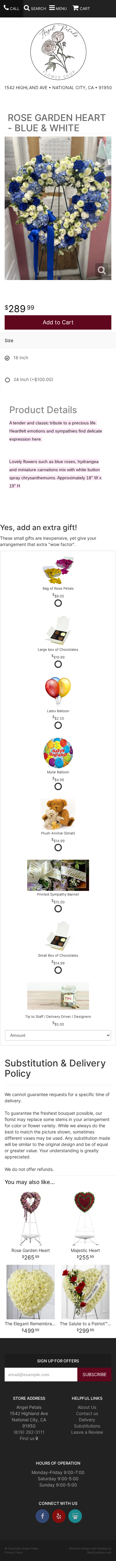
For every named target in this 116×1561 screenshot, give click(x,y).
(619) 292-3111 (29, 1432)
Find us (28, 1438)
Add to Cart (58, 322)
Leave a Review (87, 1432)
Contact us (87, 1413)
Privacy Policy (14, 1552)
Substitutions (87, 1425)
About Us (87, 1407)
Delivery (87, 1419)
